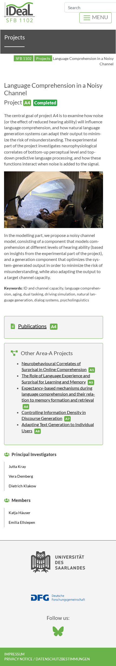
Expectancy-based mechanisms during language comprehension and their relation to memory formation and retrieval (58, 394)
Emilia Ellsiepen (22, 522)
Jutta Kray (17, 466)
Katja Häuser (19, 512)
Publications (32, 326)
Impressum (14, 654)
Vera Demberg (21, 476)
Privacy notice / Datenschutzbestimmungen (47, 659)
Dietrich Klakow (22, 486)
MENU (99, 17)
